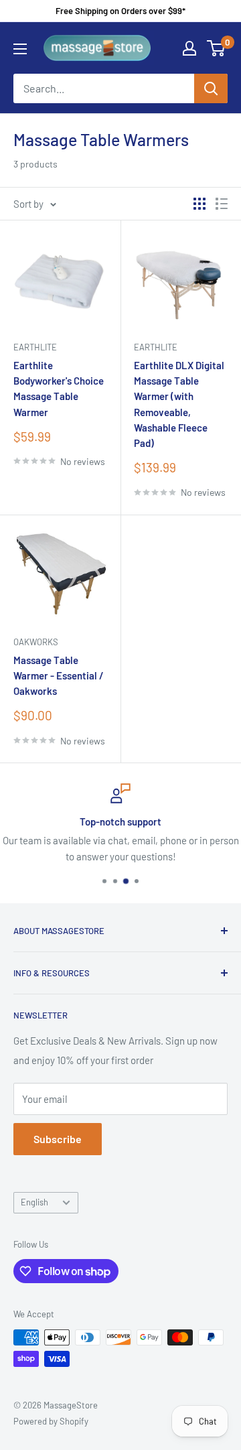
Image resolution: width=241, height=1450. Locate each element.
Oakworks (35, 642)
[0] (216, 48)
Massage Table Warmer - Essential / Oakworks (58, 676)
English (34, 1202)
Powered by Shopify (50, 1421)
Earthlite (35, 347)
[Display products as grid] (199, 204)
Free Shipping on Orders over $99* (120, 10)
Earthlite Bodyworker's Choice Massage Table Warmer (58, 388)
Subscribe (57, 1138)
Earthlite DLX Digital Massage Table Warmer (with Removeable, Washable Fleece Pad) (179, 404)
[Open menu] (20, 49)
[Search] (211, 88)
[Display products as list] (222, 204)
